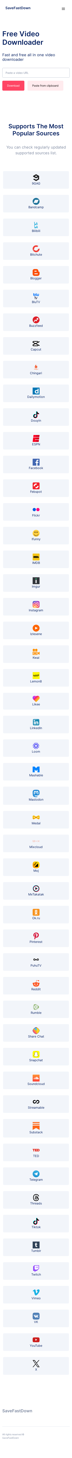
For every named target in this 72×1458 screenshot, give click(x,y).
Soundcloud (36, 1084)
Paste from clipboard (45, 85)
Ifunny (36, 539)
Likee (36, 704)
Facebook (36, 468)
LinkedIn (36, 728)
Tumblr (36, 1251)
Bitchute (36, 254)
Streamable (36, 1107)
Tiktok (36, 1227)
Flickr (36, 515)
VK (36, 1322)
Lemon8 (36, 681)
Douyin (36, 420)
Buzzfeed (36, 326)
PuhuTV (36, 965)
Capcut (36, 349)
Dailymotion (36, 397)
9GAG (36, 183)
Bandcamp (36, 207)
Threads (36, 1203)
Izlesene (36, 634)
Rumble (36, 1013)
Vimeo (36, 1298)
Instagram (36, 610)
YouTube (36, 1345)
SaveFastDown (18, 8)
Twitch (36, 1274)
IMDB (36, 563)
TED (36, 1156)
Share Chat (36, 1036)
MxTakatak (36, 894)
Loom (36, 751)
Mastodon (36, 799)
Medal (36, 823)
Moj (36, 871)
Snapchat (36, 1060)
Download (13, 85)
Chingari (36, 373)
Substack (36, 1132)
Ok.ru (36, 918)
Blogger (36, 278)
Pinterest (36, 942)
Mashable (36, 775)
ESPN (36, 444)
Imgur (36, 586)
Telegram (36, 1180)
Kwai (36, 657)
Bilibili (36, 231)
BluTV (36, 302)
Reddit (36, 989)
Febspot (36, 492)
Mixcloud (36, 847)
